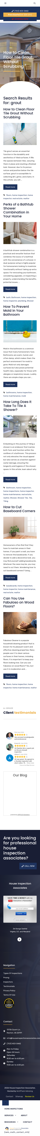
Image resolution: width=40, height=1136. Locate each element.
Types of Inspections (12, 973)
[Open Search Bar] (34, 3)
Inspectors (8, 982)
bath (8, 297)
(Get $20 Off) (20, 15)
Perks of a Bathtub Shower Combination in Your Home (18, 210)
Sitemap (19, 1096)
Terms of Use (9, 995)
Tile (30, 498)
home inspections (11, 491)
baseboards (11, 586)
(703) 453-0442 (14, 1043)
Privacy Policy (9, 990)
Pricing (6, 977)
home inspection (19, 195)
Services (8, 1115)
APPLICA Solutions (24, 814)
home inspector (10, 301)
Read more (10, 187)
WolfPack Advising (25, 1091)
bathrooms (11, 392)
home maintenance (12, 396)
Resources (10, 1122)
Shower (30, 301)
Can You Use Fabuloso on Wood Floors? (18, 602)
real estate (17, 198)
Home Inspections (13, 1109)
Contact (9, 1096)
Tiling (5, 501)
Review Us (29, 1096)
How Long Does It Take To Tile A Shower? (17, 405)
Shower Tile (23, 498)
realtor (26, 198)
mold (23, 396)
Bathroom (15, 297)
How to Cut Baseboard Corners (19, 509)
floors (8, 195)
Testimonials (9, 986)
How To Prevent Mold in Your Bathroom (16, 310)
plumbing (22, 301)
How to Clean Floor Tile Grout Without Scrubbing (18, 113)
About (24, 1115)
